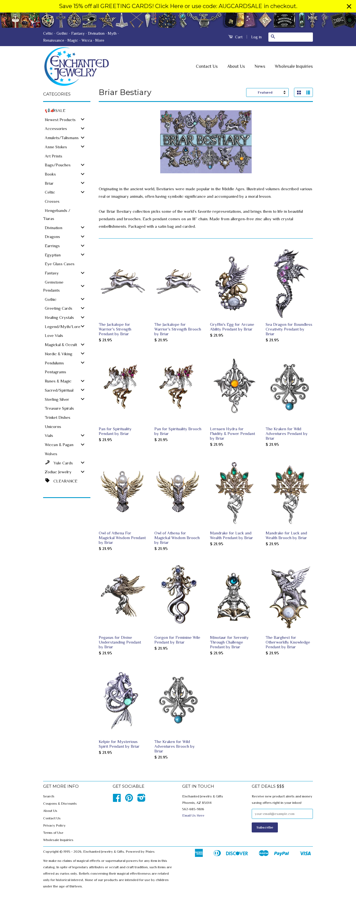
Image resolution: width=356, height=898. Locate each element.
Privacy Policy (54, 825)
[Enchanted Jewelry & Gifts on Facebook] (117, 800)
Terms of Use (53, 833)
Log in (256, 37)
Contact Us (207, 66)
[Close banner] (349, 6)
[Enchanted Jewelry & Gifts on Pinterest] (129, 800)
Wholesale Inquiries (294, 66)
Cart (238, 37)
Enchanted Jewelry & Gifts (103, 852)
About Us (236, 66)
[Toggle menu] (82, 119)
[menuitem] (66, 110)
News (259, 66)
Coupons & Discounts (60, 804)
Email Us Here (193, 815)
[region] (178, 6)
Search (48, 796)
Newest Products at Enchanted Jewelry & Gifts (178, 20)
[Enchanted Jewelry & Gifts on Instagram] (141, 800)
